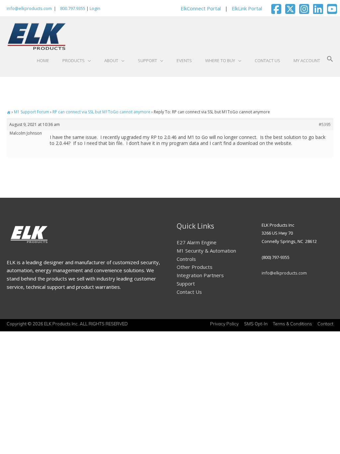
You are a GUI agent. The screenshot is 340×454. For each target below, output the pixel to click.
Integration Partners (200, 275)
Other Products (194, 267)
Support (186, 283)
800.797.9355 (72, 8)
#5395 (325, 124)
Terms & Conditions (292, 323)
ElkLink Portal (247, 8)
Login (95, 8)
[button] (330, 60)
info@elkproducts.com (29, 8)
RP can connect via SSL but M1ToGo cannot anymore (101, 112)
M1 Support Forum (31, 112)
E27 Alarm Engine (196, 242)
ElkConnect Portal (201, 8)
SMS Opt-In (256, 323)
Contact (325, 323)
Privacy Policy (224, 323)
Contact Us (189, 291)
